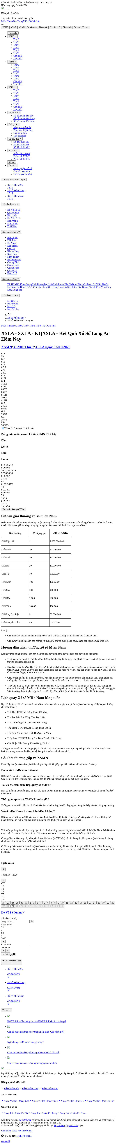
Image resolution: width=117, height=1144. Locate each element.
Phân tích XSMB (21, 153)
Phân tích (67, 27)
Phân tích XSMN (21, 159)
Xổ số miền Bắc (11, 1088)
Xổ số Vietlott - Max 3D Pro (100, 1101)
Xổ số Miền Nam (15, 317)
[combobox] (15, 947)
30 (22, 903)
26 (3, 903)
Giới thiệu (6, 1130)
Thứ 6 (16, 50)
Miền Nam (6, 21)
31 (26, 903)
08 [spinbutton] (2, 933)
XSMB (5, 27)
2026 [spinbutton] (3, 938)
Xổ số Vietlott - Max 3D (72, 1101)
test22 (7, 1141)
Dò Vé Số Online (11, 912)
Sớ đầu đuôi (55, 27)
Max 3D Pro (13, 309)
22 (3, 906)
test (2, 1141)
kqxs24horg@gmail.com (66, 1125)
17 (94, 903)
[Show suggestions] (3, 951)
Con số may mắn (21, 171)
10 (62, 903)
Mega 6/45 (12, 301)
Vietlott (35, 21)
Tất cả (7, 428)
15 (85, 903)
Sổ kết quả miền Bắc (23, 115)
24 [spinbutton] (2, 927)
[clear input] (31, 921)
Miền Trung (17, 21)
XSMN (22, 27)
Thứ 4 (16, 44)
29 (17, 903)
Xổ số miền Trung (30, 1088)
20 (108, 903)
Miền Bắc (27, 21)
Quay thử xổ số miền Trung (44, 1113)
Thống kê (43, 27)
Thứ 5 (16, 47)
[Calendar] (3, 941)
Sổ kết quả (32, 27)
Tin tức (85, 27)
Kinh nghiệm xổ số (22, 168)
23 (8, 906)
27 (8, 903)
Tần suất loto (19, 135)
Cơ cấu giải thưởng (22, 174)
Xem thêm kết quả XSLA (13, 509)
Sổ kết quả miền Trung (24, 118)
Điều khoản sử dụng (22, 1130)
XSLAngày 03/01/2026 (52, 347)
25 (17, 906)
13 (76, 903)
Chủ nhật (17, 55)
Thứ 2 (16, 39)
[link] (8, 314)
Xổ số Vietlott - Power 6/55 (45, 1101)
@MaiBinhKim (24, 1136)
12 (71, 903)
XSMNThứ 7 (23, 347)
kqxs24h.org (25, 1120)
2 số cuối (18, 428)
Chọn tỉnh (6, 944)
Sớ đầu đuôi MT (21, 144)
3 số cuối (29, 428)
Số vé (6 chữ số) (9, 918)
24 (13, 906)
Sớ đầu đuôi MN (21, 147)
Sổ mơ (77, 27)
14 (81, 903)
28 (13, 903)
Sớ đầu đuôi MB (21, 142)
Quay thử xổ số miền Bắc (16, 1113)
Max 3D (11, 306)
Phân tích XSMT (21, 156)
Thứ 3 (16, 42)
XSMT (13, 27)
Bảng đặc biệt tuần (22, 127)
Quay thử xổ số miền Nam (72, 1113)
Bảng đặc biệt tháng (23, 130)
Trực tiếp (17, 58)
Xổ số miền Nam (50, 1088)
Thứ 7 (16, 53)
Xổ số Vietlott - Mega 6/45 (16, 1101)
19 (103, 903)
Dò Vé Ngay (7, 954)
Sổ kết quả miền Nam (23, 121)
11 (67, 903)
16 (90, 903)
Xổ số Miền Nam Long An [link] (20, 320)
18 (99, 903)
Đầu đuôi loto (20, 133)
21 (113, 903)
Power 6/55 (12, 303)
